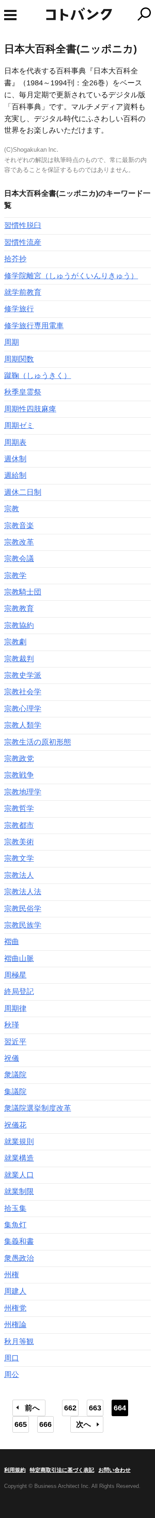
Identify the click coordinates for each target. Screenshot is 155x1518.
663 (95, 1408)
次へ (83, 1424)
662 (70, 1408)
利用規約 (15, 1470)
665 (20, 1424)
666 (45, 1424)
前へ (32, 1408)
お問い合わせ (114, 1470)
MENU (10, 15)
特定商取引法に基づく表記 (62, 1470)
